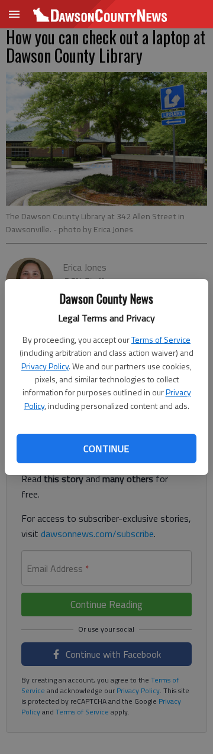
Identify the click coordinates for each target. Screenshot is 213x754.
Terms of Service (161, 339)
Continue (106, 448)
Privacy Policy (45, 366)
